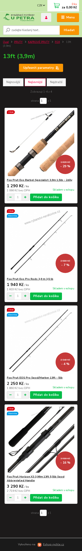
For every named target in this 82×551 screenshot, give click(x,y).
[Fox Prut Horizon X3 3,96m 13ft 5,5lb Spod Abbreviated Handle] (41, 440)
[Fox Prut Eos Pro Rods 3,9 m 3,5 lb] (41, 242)
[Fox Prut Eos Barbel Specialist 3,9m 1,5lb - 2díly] (41, 143)
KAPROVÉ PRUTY (38, 42)
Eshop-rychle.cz (53, 544)
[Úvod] (19, 18)
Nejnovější (13, 82)
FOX (57, 42)
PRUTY (18, 42)
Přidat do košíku (46, 197)
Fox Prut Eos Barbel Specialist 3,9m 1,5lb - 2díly (39, 180)
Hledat (69, 30)
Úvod (6, 42)
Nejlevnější (35, 82)
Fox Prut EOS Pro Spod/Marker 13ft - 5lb (35, 377)
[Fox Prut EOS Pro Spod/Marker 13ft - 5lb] (41, 341)
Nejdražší (56, 82)
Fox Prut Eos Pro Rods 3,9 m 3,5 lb (30, 279)
